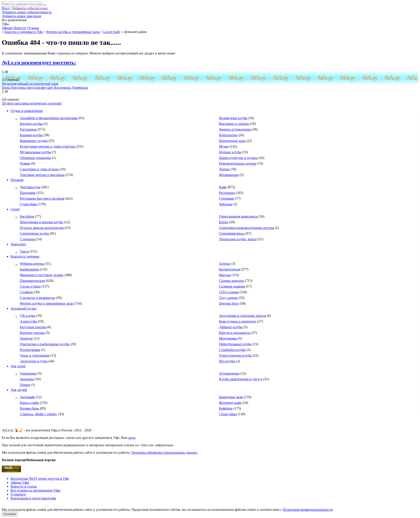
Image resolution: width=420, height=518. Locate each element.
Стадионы (27, 239)
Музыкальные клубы (35, 152)
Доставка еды (30, 187)
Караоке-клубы (31, 135)
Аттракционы (229, 373)
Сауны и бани (30, 286)
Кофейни (226, 408)
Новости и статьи (23, 486)
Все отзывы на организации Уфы (35, 490)
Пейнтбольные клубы (235, 344)
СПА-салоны (229, 292)
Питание (17, 180)
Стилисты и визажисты (37, 298)
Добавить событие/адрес (30, 8)
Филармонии (229, 175)
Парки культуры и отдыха (238, 158)
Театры (224, 169)
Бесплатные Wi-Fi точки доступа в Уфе (39, 478)
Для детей (17, 366)
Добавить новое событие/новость (27, 12)
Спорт (15, 209)
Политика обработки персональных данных (164, 452)
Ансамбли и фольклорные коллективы (49, 118)
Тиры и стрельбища (34, 355)
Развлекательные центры (237, 163)
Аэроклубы (28, 321)
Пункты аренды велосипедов (42, 228)
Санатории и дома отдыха (39, 169)
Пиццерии (28, 193)
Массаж (225, 275)
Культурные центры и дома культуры (47, 146)
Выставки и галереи (234, 124)
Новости (19, 28)
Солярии (26, 292)
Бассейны (27, 216)
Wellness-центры (32, 263)
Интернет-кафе (230, 403)
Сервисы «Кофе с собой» (38, 414)
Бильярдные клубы (233, 118)
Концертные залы (232, 141)
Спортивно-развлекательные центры (246, 228)
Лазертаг (26, 338)
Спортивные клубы (34, 233)
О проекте (18, 494)
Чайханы (225, 204)
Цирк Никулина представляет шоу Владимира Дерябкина (45, 87)
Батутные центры (33, 327)
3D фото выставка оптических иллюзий (31, 103)
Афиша (7, 28)
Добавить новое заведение (21, 16)
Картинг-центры (32, 333)
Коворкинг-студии (34, 141)
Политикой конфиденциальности (308, 509)
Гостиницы (28, 129)
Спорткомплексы (232, 233)
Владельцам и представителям (33, 498)
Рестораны (227, 193)
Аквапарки (28, 373)
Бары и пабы (29, 403)
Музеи (224, 146)
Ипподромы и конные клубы (41, 222)
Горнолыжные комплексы (238, 216)
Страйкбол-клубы (232, 350)
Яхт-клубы (227, 361)
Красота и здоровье (24, 256)
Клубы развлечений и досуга (240, 379)
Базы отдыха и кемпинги (237, 321)
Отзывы (33, 28)
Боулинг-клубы (31, 124)
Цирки (25, 385)
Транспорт (18, 244)
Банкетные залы (231, 397)
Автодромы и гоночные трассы (242, 315)
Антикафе (27, 397)
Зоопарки (27, 379)
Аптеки (224, 263)
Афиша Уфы (19, 482)
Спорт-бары (228, 414)
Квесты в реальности (234, 333)
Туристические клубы (235, 355)
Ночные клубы (230, 152)
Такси (24, 251)
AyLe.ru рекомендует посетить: (39, 62)
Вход (5, 8)
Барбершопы (29, 269)
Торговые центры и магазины (42, 175)
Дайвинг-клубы (231, 327)
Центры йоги (229, 303)
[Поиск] (45, 5)
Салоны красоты (231, 281)
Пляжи (25, 163)
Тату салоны (228, 298)
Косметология (229, 269)
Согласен (10, 514)
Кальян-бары (29, 408)
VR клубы (27, 315)
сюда (131, 438)
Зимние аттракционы (235, 129)
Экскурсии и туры (33, 361)
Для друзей (18, 390)
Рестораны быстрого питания (42, 198)
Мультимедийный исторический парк (30, 83)
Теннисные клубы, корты (238, 239)
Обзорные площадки (35, 158)
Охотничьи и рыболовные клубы (44, 344)
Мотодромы (228, 338)
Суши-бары (28, 204)
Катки (223, 222)
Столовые (226, 198)
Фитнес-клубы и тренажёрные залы (46, 303)
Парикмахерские (32, 281)
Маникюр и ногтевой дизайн (41, 275)
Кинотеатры (228, 135)
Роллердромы (30, 350)
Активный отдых (23, 308)
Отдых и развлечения (26, 111)
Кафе (223, 187)
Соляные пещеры (232, 286)
